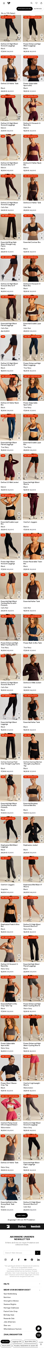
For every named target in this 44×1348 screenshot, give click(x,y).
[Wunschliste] (36, 3)
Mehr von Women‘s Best (17, 1290)
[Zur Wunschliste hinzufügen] (19, 35)
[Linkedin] (38, 1260)
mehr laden (21, 1215)
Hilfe (6, 1284)
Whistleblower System (13, 1329)
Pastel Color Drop (10, 1311)
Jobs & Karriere (10, 1322)
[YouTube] (25, 1260)
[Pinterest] (32, 1260)
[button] (5, 1341)
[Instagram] (5, 1260)
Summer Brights (10, 1304)
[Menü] (4, 3)
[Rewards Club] (39, 1335)
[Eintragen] (37, 1253)
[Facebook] (19, 1260)
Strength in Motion (11, 1301)
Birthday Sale (9, 1315)
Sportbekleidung (24, 9)
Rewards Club (9, 1318)
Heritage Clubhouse (11, 1308)
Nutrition (38, 9)
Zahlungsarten (13, 1334)
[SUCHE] (31, 3)
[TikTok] (12, 1260)
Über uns (7, 1325)
